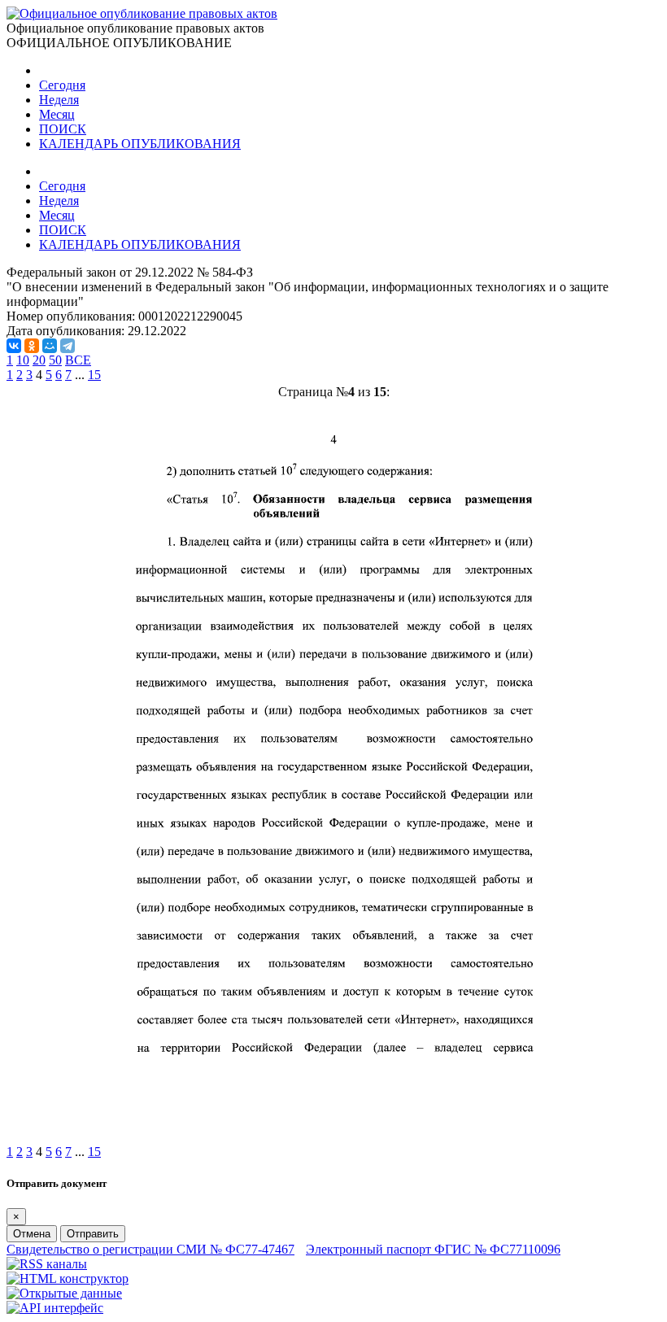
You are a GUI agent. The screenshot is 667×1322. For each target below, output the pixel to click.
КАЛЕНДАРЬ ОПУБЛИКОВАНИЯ (140, 144)
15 (94, 375)
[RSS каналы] (47, 1264)
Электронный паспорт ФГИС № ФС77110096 (433, 1249)
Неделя (59, 100)
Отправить (93, 1234)
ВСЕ (78, 360)
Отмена (31, 1234)
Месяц (57, 114)
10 (22, 360)
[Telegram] (67, 345)
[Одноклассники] (31, 345)
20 (39, 360)
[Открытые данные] (64, 1293)
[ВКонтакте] (14, 345)
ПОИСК (62, 129)
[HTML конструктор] (68, 1278)
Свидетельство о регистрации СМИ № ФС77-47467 (150, 1249)
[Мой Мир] (49, 345)
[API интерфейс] (55, 1308)
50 (55, 360)
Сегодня (62, 85)
